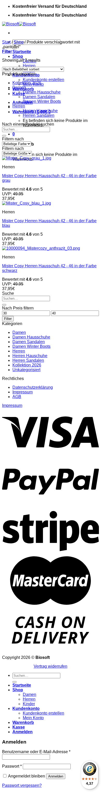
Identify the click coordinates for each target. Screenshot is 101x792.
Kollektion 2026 (26, 83)
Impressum (22, 392)
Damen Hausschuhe (42, 92)
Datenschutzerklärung (32, 387)
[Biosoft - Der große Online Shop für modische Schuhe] (19, 24)
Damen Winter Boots (42, 101)
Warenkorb (23, 722)
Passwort (12, 766)
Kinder (29, 704)
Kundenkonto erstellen (43, 79)
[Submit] (4, 135)
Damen (19, 87)
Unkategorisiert (26, 370)
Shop (17, 56)
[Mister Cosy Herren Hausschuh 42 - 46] (26, 158)
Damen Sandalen (39, 97)
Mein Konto (33, 718)
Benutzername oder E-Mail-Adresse (36, 752)
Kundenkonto (26, 708)
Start (6, 42)
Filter (8, 319)
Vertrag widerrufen (50, 666)
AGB (16, 396)
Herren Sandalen (38, 115)
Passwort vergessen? (22, 785)
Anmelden (55, 776)
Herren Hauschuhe (40, 111)
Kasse (18, 727)
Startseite (21, 51)
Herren (29, 65)
